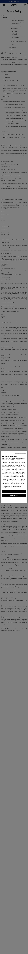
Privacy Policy (8, 487)
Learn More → (14, 491)
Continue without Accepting (20, 453)
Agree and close (14, 495)
